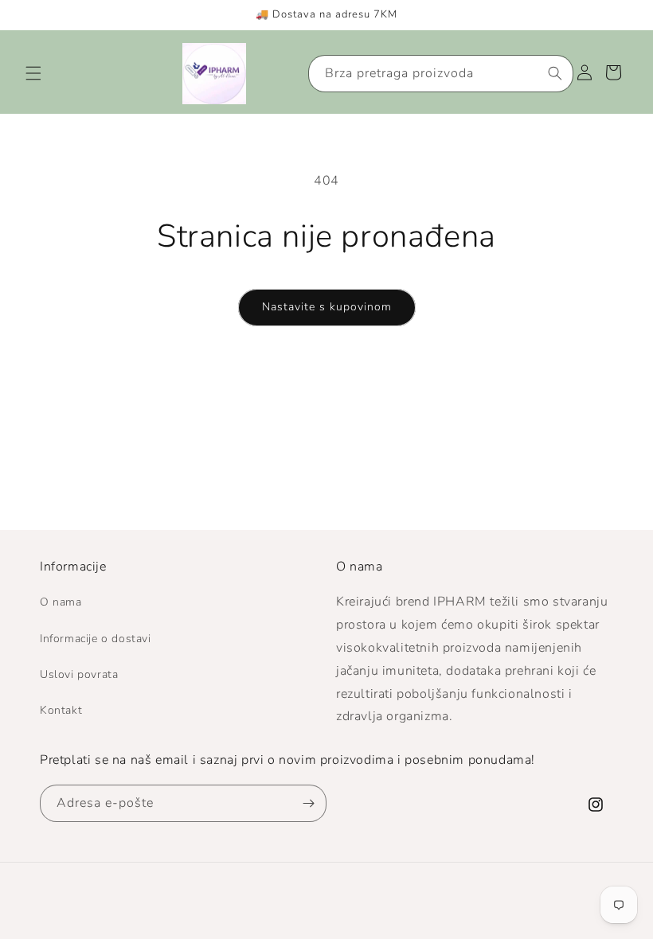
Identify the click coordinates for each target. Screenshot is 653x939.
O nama (61, 602)
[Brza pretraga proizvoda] (555, 73)
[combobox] (441, 74)
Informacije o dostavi (95, 638)
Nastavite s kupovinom (327, 306)
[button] (33, 73)
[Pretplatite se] (308, 803)
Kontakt (61, 710)
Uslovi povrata (79, 674)
